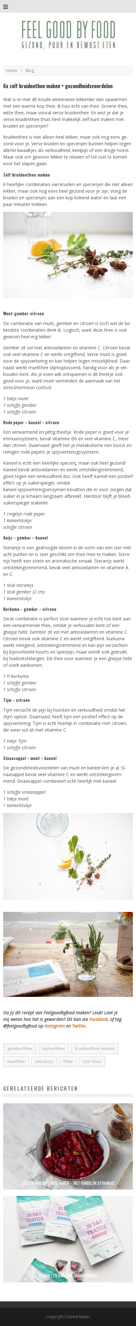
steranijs (44, 1061)
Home (11, 70)
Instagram (55, 1026)
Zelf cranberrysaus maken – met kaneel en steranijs (68, 1183)
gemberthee (20, 1048)
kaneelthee (53, 1048)
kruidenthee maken (95, 1048)
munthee (16, 1061)
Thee (68, 1061)
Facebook (98, 1019)
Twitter (79, 1026)
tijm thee (92, 1061)
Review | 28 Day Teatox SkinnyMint (68, 1275)
